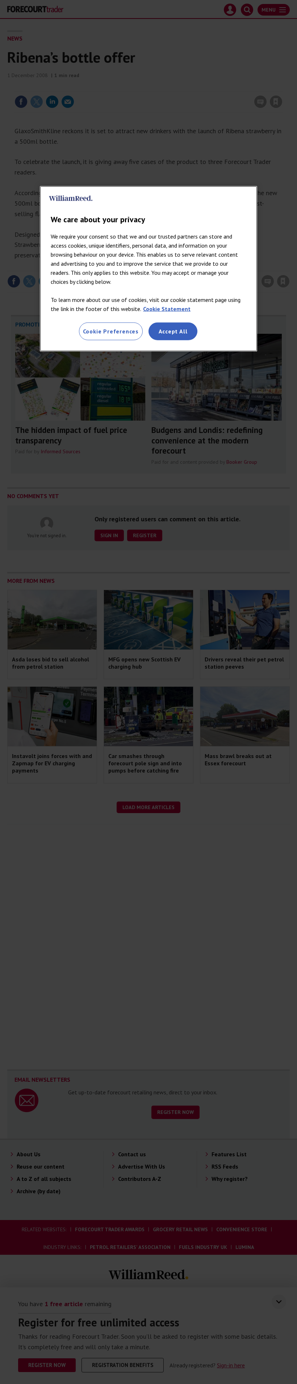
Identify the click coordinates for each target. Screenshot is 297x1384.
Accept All (173, 331)
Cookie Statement (167, 308)
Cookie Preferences (111, 331)
